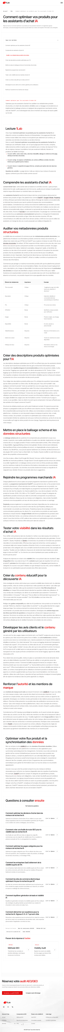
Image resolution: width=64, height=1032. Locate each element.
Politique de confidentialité (52, 1017)
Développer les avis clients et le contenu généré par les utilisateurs (21, 84)
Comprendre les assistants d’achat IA (14, 50)
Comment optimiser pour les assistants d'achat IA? (17, 45)
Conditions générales (51, 1020)
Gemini (25, 540)
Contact (33, 1023)
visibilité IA (46, 692)
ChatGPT (40, 197)
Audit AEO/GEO (26, 931)
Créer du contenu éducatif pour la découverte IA (17, 80)
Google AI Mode (48, 197)
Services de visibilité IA (13, 931)
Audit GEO (33, 1017)
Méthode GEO (20, 1017)
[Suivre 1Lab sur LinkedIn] (3, 1007)
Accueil (5, 11)
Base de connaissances (22, 1020)
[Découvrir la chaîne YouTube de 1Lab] (8, 1007)
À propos (4, 1020)
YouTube (22, 211)
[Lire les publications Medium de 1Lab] (12, 1007)
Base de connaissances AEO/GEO (26, 928)
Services (4, 1023)
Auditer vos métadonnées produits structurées (17, 55)
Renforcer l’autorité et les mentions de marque (16, 89)
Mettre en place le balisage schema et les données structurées (20, 65)
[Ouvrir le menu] (62, 3)
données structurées (9, 243)
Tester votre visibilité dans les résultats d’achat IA (17, 75)
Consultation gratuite (36, 1020)
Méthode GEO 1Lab (41, 928)
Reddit (10, 724)
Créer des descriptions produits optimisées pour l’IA (18, 60)
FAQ (11, 11)
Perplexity (57, 197)
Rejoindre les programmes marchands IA (15, 70)
